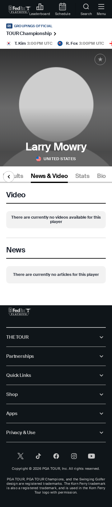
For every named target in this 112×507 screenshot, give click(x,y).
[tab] (49, 177)
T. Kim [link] (20, 43)
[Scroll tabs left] (8, 176)
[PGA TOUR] (19, 311)
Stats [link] (82, 176)
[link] (19, 9)
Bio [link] (101, 176)
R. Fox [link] (72, 43)
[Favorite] (100, 59)
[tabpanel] (56, 238)
